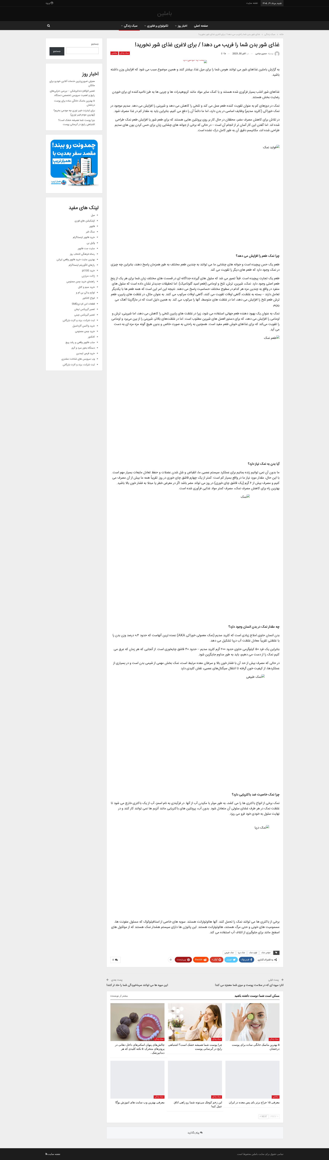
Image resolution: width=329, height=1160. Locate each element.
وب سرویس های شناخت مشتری (78, 359)
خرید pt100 (88, 271)
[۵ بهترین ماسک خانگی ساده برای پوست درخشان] (252, 1022)
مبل (93, 215)
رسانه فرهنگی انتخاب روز (82, 254)
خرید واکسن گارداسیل (84, 326)
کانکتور (91, 337)
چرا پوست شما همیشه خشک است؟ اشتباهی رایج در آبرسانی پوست (76, 122)
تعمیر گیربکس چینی (84, 315)
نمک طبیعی (229, 952)
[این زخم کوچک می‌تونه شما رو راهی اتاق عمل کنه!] (195, 1080)
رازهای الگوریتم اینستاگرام (82, 265)
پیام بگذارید (194, 1133)
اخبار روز (182, 26)
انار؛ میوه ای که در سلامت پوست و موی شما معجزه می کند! (249, 985)
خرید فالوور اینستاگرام (84, 237)
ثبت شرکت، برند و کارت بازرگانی (79, 320)
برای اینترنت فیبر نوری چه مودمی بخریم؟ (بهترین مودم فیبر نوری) (74, 113)
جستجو (95, 44)
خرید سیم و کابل (86, 287)
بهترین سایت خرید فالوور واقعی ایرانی (76, 260)
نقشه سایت (252, 3)
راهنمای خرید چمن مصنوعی (80, 282)
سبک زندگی (130, 26)
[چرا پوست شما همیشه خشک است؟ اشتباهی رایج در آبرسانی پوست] (195, 1022)
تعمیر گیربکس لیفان (84, 309)
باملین (164, 13)
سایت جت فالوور (86, 249)
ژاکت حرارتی (88, 276)
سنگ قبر (90, 232)
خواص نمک (266, 952)
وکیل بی (91, 243)
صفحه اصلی (201, 26)
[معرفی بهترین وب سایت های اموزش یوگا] (137, 1080)
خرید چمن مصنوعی (85, 331)
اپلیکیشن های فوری (85, 221)
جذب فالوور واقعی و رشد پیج (80, 342)
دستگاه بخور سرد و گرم (83, 348)
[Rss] (46, 1154)
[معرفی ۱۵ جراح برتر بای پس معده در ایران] (252, 1080)
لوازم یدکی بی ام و (85, 293)
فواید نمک (253, 952)
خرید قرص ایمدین (85, 353)
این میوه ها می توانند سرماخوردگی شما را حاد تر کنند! (137, 985)
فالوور (92, 226)
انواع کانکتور (88, 298)
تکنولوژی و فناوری (157, 26)
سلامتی (114, 53)
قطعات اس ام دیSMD (83, 304)
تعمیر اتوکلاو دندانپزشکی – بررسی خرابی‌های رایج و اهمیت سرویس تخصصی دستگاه (72, 93)
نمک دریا (241, 952)
